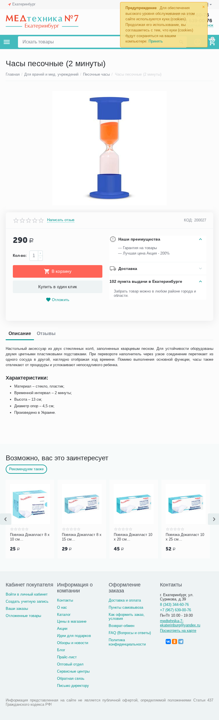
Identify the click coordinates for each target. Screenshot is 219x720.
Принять (156, 41)
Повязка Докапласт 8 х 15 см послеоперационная (82, 537)
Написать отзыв (60, 220)
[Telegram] (180, 641)
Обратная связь (70, 678)
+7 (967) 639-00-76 (175, 610)
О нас (62, 607)
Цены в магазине (71, 621)
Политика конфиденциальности (127, 642)
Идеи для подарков (74, 636)
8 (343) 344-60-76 (174, 604)
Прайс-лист (67, 657)
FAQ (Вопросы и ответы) (130, 633)
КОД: (188, 220)
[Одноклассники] (174, 641)
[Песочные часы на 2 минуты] (109, 148)
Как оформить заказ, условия (127, 616)
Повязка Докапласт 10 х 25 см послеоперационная (185, 537)
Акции (62, 628)
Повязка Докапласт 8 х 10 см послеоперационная (30, 537)
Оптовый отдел (70, 664)
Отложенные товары (23, 616)
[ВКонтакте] (168, 641)
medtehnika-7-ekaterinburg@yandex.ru (180, 623)
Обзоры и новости (72, 643)
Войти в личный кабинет (27, 594)
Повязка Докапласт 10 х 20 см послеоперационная (133, 537)
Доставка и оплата (125, 600)
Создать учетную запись (27, 601)
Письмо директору (73, 685)
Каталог (64, 614)
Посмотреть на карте (178, 630)
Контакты (65, 600)
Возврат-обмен (121, 626)
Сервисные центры (73, 671)
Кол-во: (20, 255)
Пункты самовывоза (126, 607)
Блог (61, 650)
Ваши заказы (17, 608)
